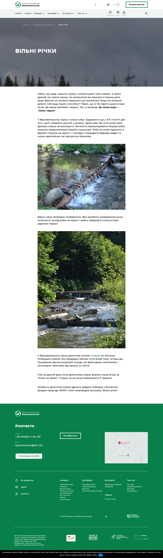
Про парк (130, 484)
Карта (118, 15)
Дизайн (137, 536)
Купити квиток (137, 4)
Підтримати (109, 487)
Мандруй (38, 13)
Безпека (25, 494)
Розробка (141, 539)
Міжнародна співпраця (113, 484)
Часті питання (65, 499)
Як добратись (70, 436)
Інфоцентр (110, 15)
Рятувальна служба (28, 456)
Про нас (81, 13)
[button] (108, 5)
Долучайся (67, 13)
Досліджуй (52, 13)
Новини (18, 13)
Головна (27, 13)
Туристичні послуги (67, 491)
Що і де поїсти (65, 495)
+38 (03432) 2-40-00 (28, 436)
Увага (124, 15)
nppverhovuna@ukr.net (29, 445)
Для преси (130, 489)
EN (114, 4)
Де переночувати (66, 493)
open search (146, 13)
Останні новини (110, 499)
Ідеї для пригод (65, 489)
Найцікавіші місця (66, 484)
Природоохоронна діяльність (43, 25)
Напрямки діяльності (134, 487)
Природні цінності (88, 484)
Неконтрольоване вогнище (92, 491)
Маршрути (64, 487)
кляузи (96, 355)
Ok (101, 555)
